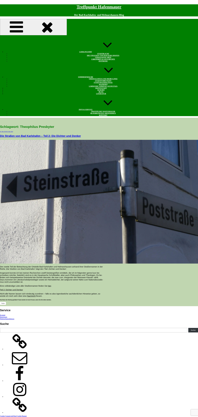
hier (49, 286)
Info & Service (86, 109)
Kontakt (103, 115)
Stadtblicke (103, 54)
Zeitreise (103, 61)
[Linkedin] (19, 412)
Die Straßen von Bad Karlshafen (103, 55)
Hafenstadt (101, 88)
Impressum (3, 317)
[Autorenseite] (19, 349)
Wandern (103, 84)
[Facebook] (19, 381)
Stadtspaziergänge (103, 82)
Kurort (101, 90)
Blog (101, 92)
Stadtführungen (103, 81)
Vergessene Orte (103, 57)
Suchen (193, 330)
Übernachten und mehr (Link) (103, 79)
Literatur (101, 94)
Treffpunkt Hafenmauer (99, 6)
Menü (64, 34)
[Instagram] (19, 397)
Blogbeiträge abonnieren (103, 113)
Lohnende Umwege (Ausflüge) (103, 86)
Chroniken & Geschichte (103, 59)
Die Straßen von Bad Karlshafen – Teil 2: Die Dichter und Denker (40, 135)
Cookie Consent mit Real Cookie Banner (13, 416)
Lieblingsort (85, 52)
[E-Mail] (19, 365)
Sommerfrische (85, 77)
